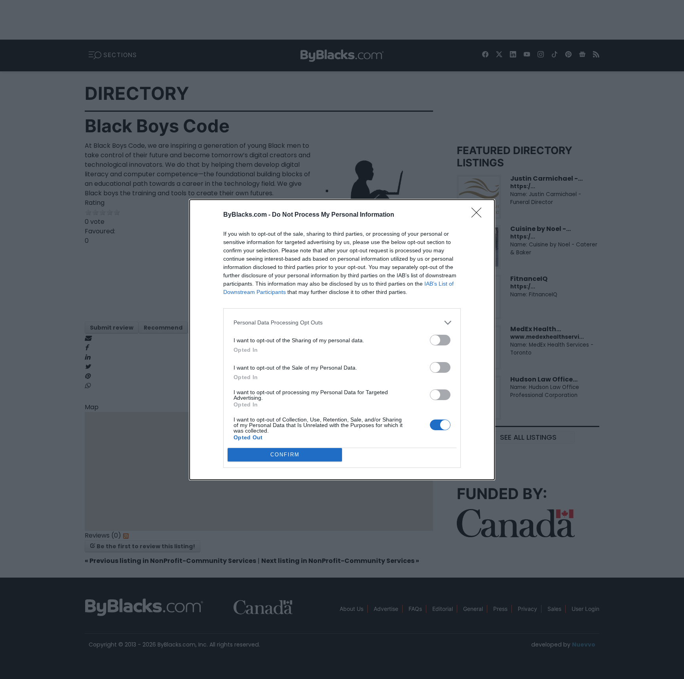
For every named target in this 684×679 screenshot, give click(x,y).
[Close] (478, 215)
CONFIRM (285, 455)
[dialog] (342, 340)
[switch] (440, 340)
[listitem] (342, 323)
